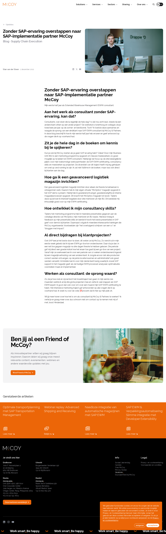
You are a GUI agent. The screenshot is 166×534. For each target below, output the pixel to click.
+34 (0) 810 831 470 (43, 491)
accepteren (153, 525)
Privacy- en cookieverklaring (152, 463)
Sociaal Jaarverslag (122, 463)
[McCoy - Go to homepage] (10, 4)
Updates (9, 25)
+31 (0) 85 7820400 (10, 473)
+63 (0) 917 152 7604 (11, 496)
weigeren (140, 525)
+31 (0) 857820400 (43, 470)
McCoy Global (121, 470)
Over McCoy (120, 467)
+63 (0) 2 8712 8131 (10, 493)
